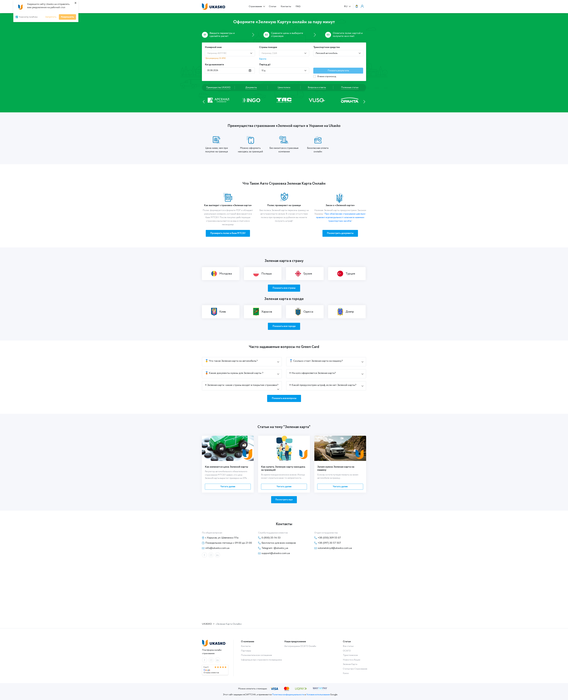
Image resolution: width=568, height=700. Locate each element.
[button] (203, 101)
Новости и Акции (351, 660)
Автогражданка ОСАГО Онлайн (300, 646)
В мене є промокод (326, 76)
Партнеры (246, 650)
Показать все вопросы (284, 398)
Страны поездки (268, 47)
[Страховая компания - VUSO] (284, 100)
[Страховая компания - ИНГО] (218, 100)
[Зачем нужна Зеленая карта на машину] (340, 448)
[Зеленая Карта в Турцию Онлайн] (347, 273)
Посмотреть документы (340, 233)
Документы (251, 87)
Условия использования (318, 694)
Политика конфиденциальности (288, 694)
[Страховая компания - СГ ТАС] (251, 100)
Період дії (265, 64)
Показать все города (284, 326)
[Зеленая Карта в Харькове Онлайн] (262, 311)
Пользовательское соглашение (256, 655)
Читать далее (227, 486)
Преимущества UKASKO (218, 87)
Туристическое (350, 655)
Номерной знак (213, 47)
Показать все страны (284, 288)
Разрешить (67, 16)
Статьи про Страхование (355, 669)
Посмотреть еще (284, 499)
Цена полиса (284, 87)
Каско (346, 673)
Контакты (286, 6)
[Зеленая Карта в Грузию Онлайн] (304, 273)
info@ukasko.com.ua (217, 548)
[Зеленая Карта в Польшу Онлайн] (262, 273)
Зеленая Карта (350, 664)
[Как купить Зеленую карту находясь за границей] (284, 448)
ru (346, 6)
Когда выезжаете (214, 64)
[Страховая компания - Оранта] (317, 100)
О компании (247, 641)
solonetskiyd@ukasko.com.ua (335, 548)
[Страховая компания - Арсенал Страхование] (349, 100)
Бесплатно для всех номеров (279, 543)
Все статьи (348, 646)
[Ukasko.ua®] (214, 6)
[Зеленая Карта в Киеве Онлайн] (220, 311)
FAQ (298, 6)
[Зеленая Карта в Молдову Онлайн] (220, 273)
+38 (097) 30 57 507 (329, 543)
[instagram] (210, 555)
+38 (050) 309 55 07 (329, 538)
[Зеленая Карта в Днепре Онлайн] (347, 311)
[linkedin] (217, 555)
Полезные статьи (349, 87)
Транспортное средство (326, 47)
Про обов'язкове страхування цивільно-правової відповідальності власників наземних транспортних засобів (341, 217)
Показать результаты (338, 70)
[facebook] (204, 555)
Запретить (51, 16)
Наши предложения (295, 641)
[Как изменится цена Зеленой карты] (228, 448)
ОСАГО (347, 650)
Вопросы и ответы (317, 87)
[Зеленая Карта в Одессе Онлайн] (304, 311)
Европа (262, 58)
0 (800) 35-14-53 (271, 538)
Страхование (256, 6)
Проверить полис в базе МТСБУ (228, 233)
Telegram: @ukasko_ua (275, 548)
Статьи (272, 6)
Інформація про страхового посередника (261, 660)
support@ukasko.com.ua (276, 553)
